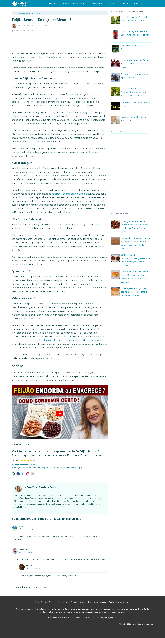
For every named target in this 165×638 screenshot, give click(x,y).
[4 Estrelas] (31, 460)
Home (15, 13)
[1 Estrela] (22, 460)
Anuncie (74, 602)
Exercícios (77, 4)
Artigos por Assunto (98, 602)
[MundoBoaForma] (19, 3)
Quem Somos (41, 602)
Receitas (63, 4)
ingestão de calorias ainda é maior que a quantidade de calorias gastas (65, 340)
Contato (83, 602)
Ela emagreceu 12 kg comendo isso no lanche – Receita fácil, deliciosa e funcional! (135, 292)
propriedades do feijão (72, 468)
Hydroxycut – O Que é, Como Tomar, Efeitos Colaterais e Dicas (134, 63)
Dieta (50, 4)
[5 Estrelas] (34, 460)
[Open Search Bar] (149, 3)
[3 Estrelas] (28, 460)
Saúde (123, 4)
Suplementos (94, 4)
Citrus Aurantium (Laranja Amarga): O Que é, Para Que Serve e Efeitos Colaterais (133, 92)
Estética (110, 4)
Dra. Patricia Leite (43, 26)
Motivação (137, 4)
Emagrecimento (34, 13)
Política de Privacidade (59, 602)
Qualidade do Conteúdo (119, 602)
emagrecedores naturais (25, 468)
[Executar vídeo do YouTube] (60, 413)
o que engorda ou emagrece (49, 468)
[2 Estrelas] (25, 460)
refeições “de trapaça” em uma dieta (70, 194)
